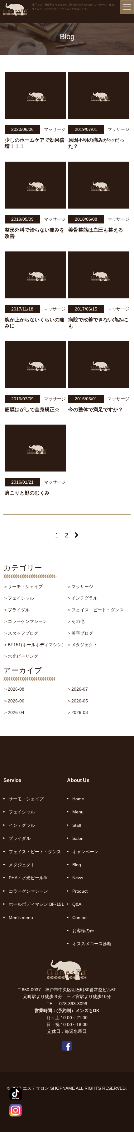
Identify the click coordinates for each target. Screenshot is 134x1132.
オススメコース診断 (92, 943)
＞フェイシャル (18, 598)
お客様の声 (83, 930)
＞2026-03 (77, 712)
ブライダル (20, 838)
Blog (76, 864)
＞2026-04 (13, 712)
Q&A (76, 904)
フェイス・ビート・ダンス (35, 851)
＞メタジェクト (82, 644)
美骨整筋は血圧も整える (95, 229)
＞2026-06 (13, 700)
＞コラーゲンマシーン (25, 621)
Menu (78, 811)
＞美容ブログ (80, 633)
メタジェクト (22, 864)
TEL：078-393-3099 (67, 1003)
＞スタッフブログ (20, 633)
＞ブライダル (16, 609)
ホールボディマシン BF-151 (36, 904)
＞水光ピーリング (20, 656)
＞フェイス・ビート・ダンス (95, 609)
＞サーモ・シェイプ (23, 586)
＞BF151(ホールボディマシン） (34, 644)
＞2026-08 (13, 689)
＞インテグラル (82, 598)
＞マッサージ (80, 586)
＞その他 (75, 621)
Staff (76, 825)
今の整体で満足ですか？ (95, 409)
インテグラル (22, 825)
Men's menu (21, 917)
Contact (80, 917)
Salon (78, 838)
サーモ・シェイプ (26, 798)
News (77, 877)
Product (80, 891)
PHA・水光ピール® (28, 877)
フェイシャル (22, 811)
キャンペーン (85, 851)
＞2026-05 (77, 700)
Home (78, 798)
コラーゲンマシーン (28, 891)
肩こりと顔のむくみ (27, 492)
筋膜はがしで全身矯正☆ (32, 409)
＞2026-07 (77, 689)
